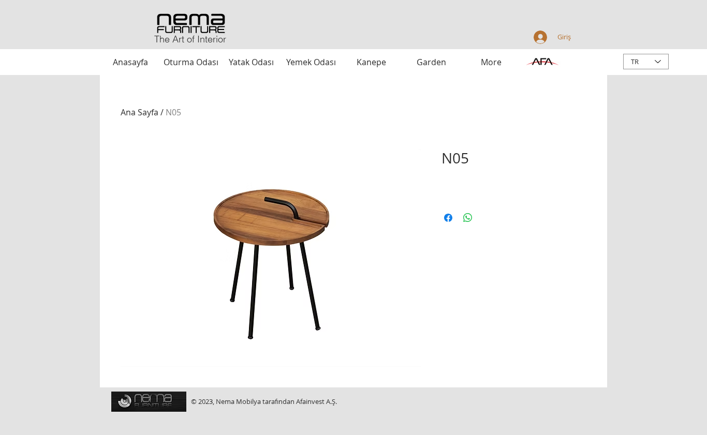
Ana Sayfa (139, 112)
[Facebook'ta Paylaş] (448, 218)
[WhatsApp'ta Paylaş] (468, 218)
